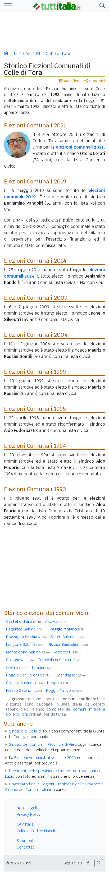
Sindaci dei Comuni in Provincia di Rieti (43, 744)
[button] (101, 6)
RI (38, 53)
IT (15, 53)
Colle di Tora (58, 53)
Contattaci (26, 847)
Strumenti (25, 840)
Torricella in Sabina (59, 659)
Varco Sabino (67, 636)
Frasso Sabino (24, 690)
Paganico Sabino (25, 629)
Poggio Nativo (64, 690)
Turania (42, 667)
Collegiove (20, 659)
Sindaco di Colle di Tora (29, 731)
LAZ (26, 53)
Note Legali (27, 807)
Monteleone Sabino (28, 652)
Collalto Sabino (24, 682)
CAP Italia (25, 824)
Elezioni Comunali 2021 (35, 125)
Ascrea (56, 621)
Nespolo (59, 682)
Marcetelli (67, 652)
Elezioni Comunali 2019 (35, 181)
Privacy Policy (28, 814)
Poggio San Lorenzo (29, 675)
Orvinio (16, 667)
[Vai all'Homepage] (57, 5)
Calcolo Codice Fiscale (36, 830)
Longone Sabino (25, 644)
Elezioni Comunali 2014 (35, 260)
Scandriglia (71, 675)
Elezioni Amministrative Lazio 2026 (45, 757)
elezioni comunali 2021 (80, 147)
